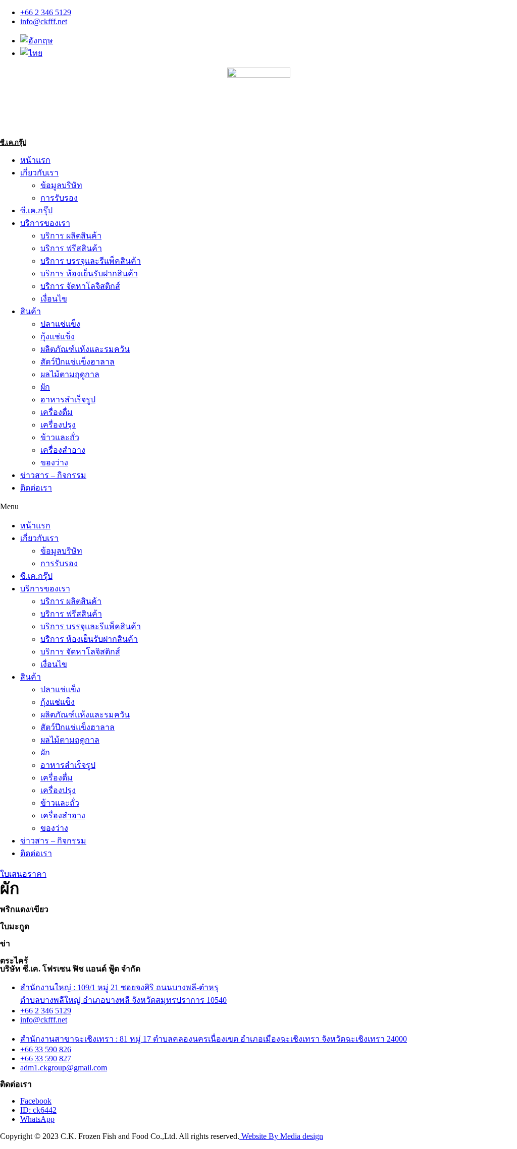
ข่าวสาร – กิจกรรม (53, 475)
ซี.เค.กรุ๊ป (13, 142)
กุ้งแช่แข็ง (57, 336)
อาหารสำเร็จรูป (67, 399)
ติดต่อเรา (36, 487)
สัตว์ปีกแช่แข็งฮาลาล (77, 361)
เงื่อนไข (53, 298)
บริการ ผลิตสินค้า (70, 235)
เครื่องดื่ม (56, 412)
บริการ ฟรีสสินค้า (71, 248)
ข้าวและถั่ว (59, 437)
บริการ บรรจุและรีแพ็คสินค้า (90, 261)
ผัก (45, 387)
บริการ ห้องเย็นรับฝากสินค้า (89, 273)
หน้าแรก (35, 160)
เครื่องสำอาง (62, 450)
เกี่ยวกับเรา (39, 172)
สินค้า (30, 311)
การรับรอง (59, 198)
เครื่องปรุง (58, 424)
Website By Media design (281, 1136)
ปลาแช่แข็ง (60, 324)
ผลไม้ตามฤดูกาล (69, 374)
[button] (258, 506)
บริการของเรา (45, 223)
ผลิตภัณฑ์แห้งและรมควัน (85, 349)
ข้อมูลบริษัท (61, 185)
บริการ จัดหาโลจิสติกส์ (80, 286)
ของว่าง (54, 462)
